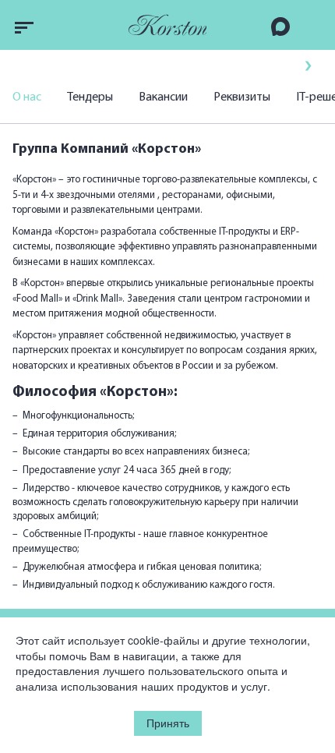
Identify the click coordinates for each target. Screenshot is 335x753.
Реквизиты (241, 97)
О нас (26, 97)
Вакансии (163, 97)
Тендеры (90, 97)
